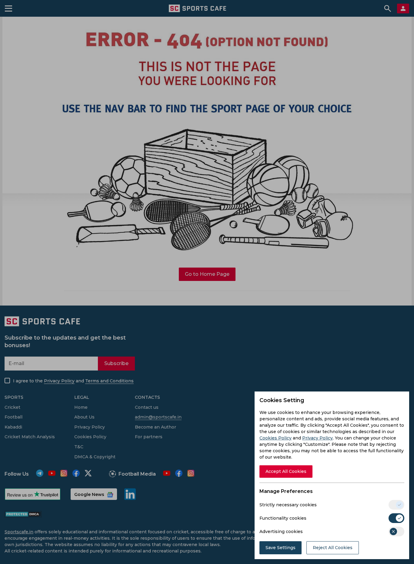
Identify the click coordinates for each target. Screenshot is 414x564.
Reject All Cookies (332, 547)
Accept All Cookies (285, 471)
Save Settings (280, 547)
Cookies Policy (275, 438)
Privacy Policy (317, 438)
